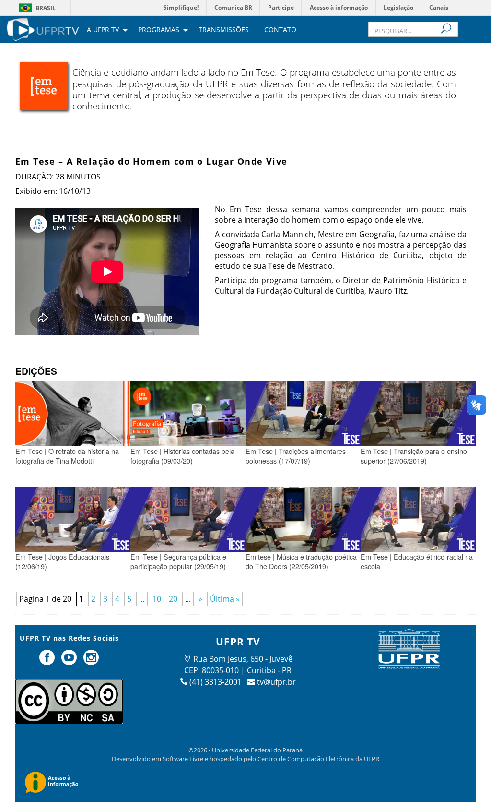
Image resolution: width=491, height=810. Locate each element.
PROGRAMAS (158, 30)
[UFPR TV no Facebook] (48, 661)
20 (173, 599)
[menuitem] (43, 28)
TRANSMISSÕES (224, 30)
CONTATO (280, 30)
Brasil (45, 8)
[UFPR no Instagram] (91, 661)
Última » (225, 599)
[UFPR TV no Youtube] (70, 661)
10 (156, 599)
